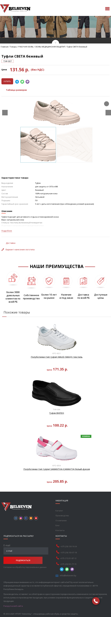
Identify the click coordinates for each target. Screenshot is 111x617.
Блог (58, 525)
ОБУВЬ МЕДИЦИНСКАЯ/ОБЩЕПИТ (50, 46)
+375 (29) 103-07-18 (69, 552)
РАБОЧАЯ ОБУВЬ (26, 46)
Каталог (59, 510)
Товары (13, 46)
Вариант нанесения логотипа (20, 249)
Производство (62, 515)
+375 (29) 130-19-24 (69, 546)
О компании (61, 520)
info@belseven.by (68, 575)
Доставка (10, 243)
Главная (4, 46)
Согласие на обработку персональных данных (25, 567)
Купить (7, 81)
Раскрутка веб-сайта (13, 606)
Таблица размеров (16, 90)
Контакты (60, 530)
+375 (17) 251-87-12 (68, 558)
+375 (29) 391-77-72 (68, 564)
